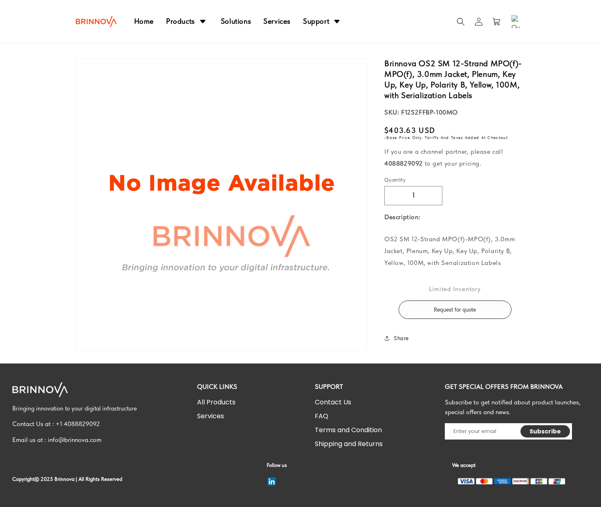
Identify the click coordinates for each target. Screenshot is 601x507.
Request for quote (455, 309)
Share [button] (401, 338)
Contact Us (333, 402)
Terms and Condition (348, 430)
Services (210, 416)
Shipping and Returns (349, 444)
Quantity (395, 180)
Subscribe (545, 431)
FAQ (321, 416)
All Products (216, 402)
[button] (461, 22)
